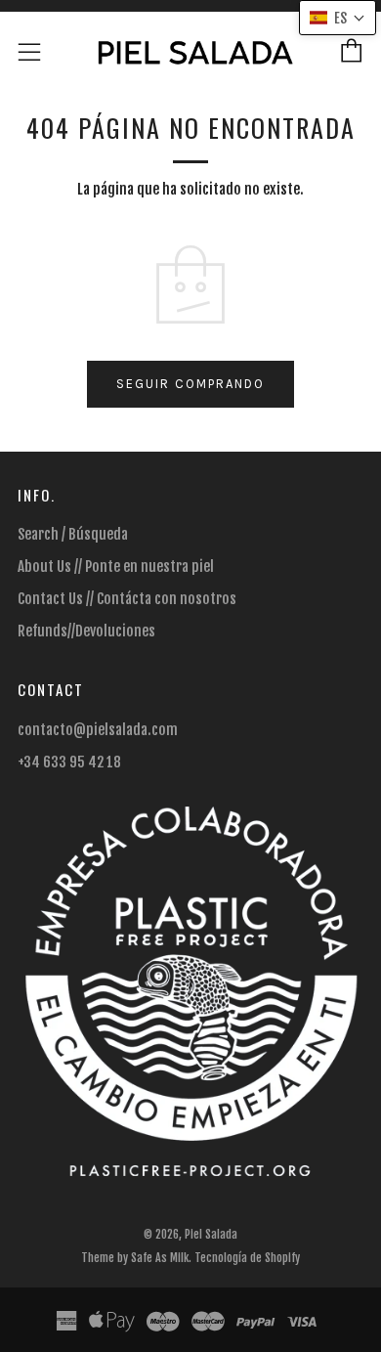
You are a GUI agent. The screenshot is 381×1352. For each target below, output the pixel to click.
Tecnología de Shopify (247, 1257)
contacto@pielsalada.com (98, 729)
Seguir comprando (190, 383)
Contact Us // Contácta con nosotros (127, 598)
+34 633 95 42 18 (69, 762)
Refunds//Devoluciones (86, 631)
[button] (337, 17)
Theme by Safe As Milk (135, 1257)
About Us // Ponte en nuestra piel (116, 566)
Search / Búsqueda (73, 534)
